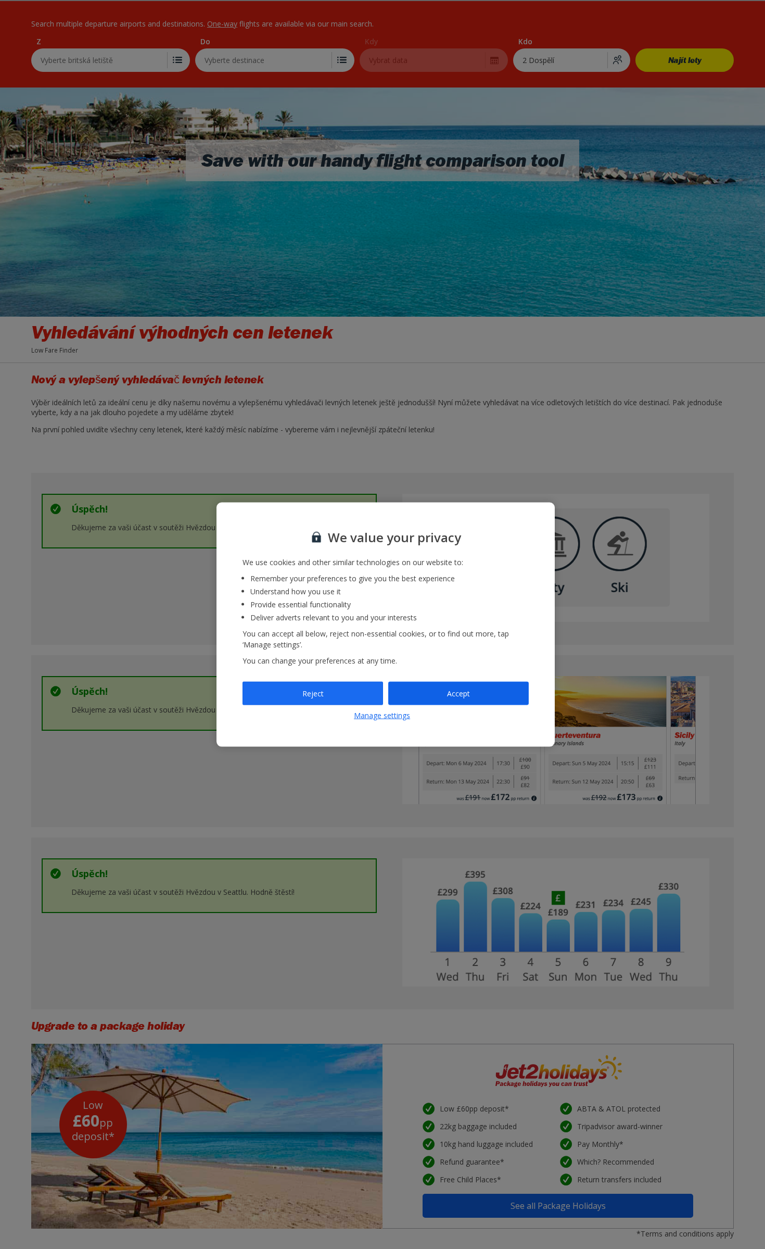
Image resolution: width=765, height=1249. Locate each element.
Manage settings (382, 715)
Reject (313, 693)
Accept (458, 693)
